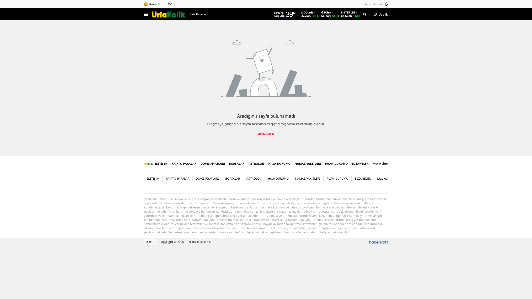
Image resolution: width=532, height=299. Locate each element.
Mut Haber (380, 163)
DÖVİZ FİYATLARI (213, 163)
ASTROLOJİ (256, 163)
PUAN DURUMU (336, 163)
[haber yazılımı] (378, 242)
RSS (151, 242)
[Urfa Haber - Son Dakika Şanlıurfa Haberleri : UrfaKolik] (148, 163)
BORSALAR (236, 163)
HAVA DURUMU (279, 163)
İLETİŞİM (161, 163)
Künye (367, 4)
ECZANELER (360, 163)
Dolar (308, 12)
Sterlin (349, 12)
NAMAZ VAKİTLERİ (308, 163)
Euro (327, 12)
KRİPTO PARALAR (184, 163)
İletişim (378, 4)
